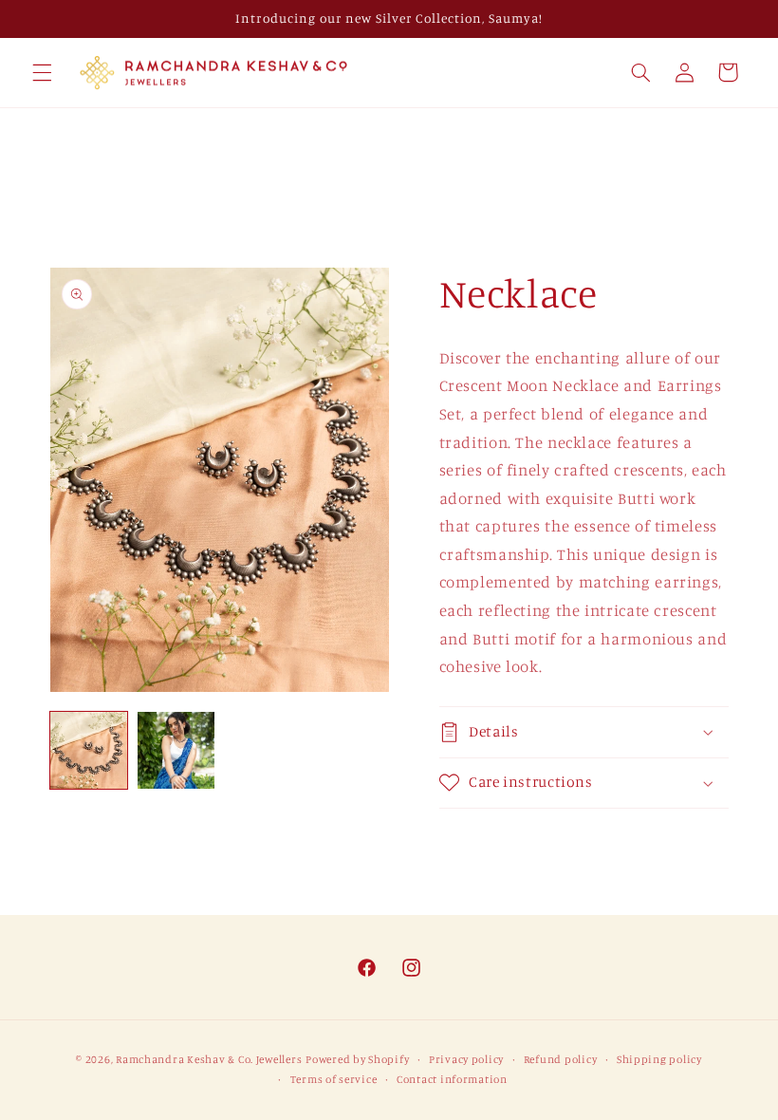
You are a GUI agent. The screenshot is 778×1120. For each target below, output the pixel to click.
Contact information (452, 1079)
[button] (42, 72)
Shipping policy (659, 1059)
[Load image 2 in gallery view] (176, 751)
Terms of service (334, 1079)
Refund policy (561, 1059)
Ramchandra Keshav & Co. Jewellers (209, 1059)
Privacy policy (466, 1059)
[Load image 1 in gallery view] (89, 751)
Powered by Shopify (357, 1059)
